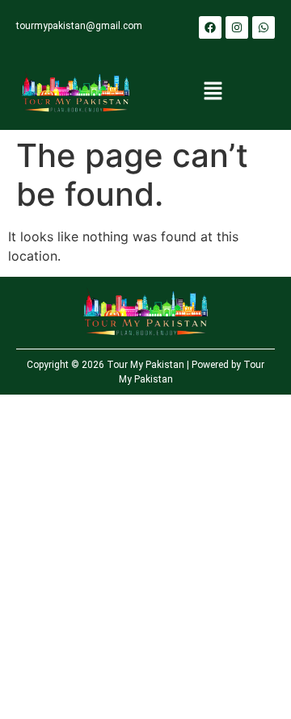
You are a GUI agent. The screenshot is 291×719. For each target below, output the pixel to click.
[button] (212, 92)
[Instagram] (237, 27)
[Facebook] (210, 27)
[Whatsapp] (263, 27)
